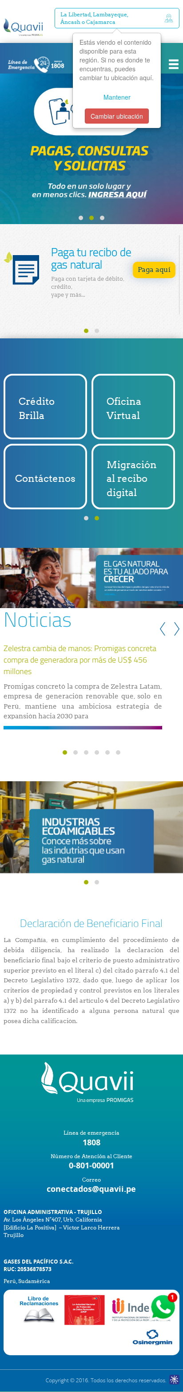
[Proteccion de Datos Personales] (84, 1309)
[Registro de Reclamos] (142, 1309)
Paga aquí (154, 269)
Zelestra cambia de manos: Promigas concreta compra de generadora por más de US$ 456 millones (80, 659)
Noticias (38, 619)
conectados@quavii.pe (91, 1188)
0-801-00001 (91, 1165)
